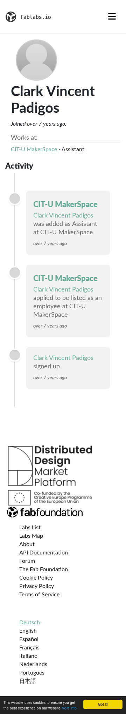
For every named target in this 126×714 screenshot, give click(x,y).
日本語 (27, 681)
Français (29, 647)
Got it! (103, 704)
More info (69, 708)
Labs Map (31, 536)
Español (28, 639)
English (28, 631)
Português (31, 673)
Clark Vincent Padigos (63, 216)
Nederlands (33, 664)
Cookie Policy (36, 578)
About (27, 544)
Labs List (30, 527)
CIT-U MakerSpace (34, 149)
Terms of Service (39, 594)
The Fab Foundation (43, 569)
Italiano (28, 656)
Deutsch (29, 622)
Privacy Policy (36, 586)
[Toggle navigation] (112, 17)
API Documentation (43, 552)
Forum (27, 561)
